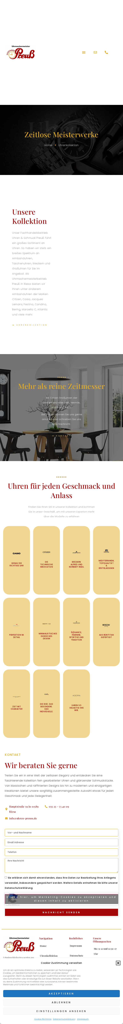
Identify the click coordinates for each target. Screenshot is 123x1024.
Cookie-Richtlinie (43, 1019)
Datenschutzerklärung (64, 1019)
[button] (118, 963)
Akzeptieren (61, 993)
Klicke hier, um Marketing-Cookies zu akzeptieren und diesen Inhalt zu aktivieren (61, 898)
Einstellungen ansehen (62, 1011)
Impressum (83, 1019)
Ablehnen (61, 1002)
